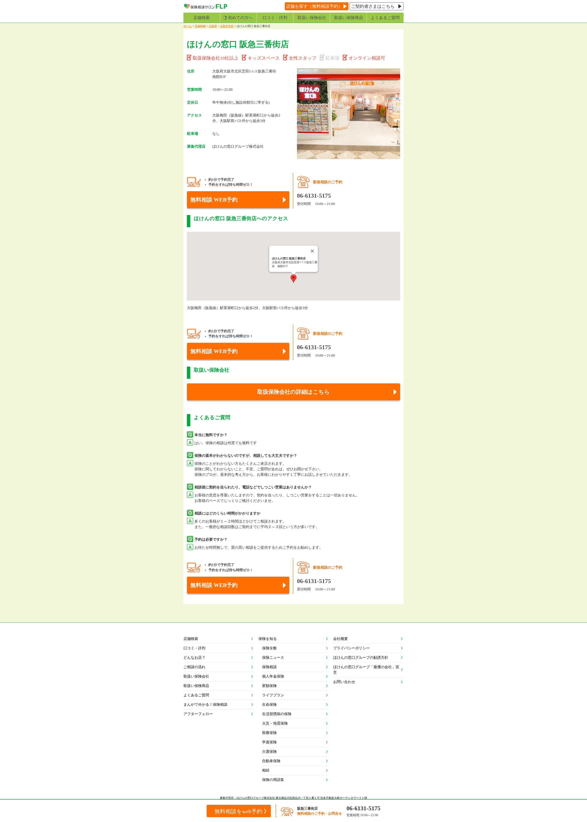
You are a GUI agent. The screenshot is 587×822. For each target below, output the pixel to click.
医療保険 (269, 733)
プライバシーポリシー (351, 648)
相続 (265, 770)
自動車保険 (271, 761)
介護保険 (269, 751)
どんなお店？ (194, 657)
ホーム (187, 26)
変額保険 (269, 686)
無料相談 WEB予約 (214, 200)
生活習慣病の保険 (276, 714)
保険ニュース (273, 657)
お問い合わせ (344, 682)
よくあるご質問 (385, 17)
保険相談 (269, 667)
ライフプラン (273, 695)
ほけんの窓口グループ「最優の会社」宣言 (366, 669)
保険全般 (269, 648)
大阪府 (213, 26)
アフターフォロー (198, 714)
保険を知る (267, 639)
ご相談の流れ (194, 667)
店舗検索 (201, 17)
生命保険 (269, 704)
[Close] (312, 251)
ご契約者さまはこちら (373, 6)
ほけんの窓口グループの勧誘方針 (360, 657)
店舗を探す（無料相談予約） (314, 6)
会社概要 (340, 639)
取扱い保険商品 (348, 17)
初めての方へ (240, 17)
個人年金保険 (273, 676)
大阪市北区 (227, 26)
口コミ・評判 (275, 17)
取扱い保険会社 (311, 17)
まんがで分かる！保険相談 (205, 704)
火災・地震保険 (275, 723)
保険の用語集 (273, 780)
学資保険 (269, 742)
